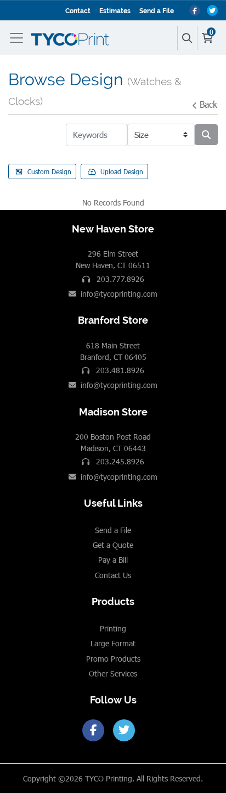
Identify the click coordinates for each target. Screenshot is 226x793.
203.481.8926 (119, 370)
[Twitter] (124, 730)
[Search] (187, 38)
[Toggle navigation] (18, 38)
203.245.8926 (119, 461)
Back (208, 104)
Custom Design (49, 171)
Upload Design (121, 171)
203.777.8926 (119, 279)
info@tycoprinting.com (119, 293)
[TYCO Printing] (72, 38)
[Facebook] (93, 730)
